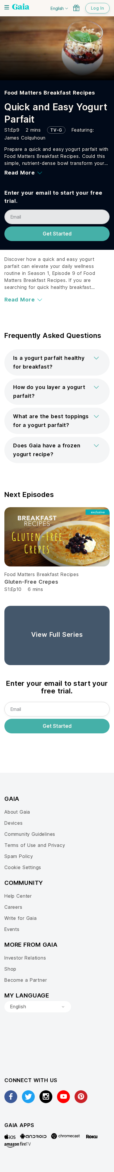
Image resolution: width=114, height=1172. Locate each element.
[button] (57, 362)
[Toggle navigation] (6, 7)
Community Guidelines (29, 834)
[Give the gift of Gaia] (76, 8)
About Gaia (17, 812)
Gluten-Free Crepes (31, 582)
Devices (13, 823)
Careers (13, 907)
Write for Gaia (20, 918)
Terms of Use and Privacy (34, 845)
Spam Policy (18, 856)
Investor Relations (25, 958)
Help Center (18, 896)
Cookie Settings (22, 867)
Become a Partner (25, 980)
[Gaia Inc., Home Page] (21, 7)
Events (12, 929)
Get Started (57, 234)
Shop (10, 969)
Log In (97, 8)
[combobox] (37, 1007)
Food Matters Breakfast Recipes (49, 93)
